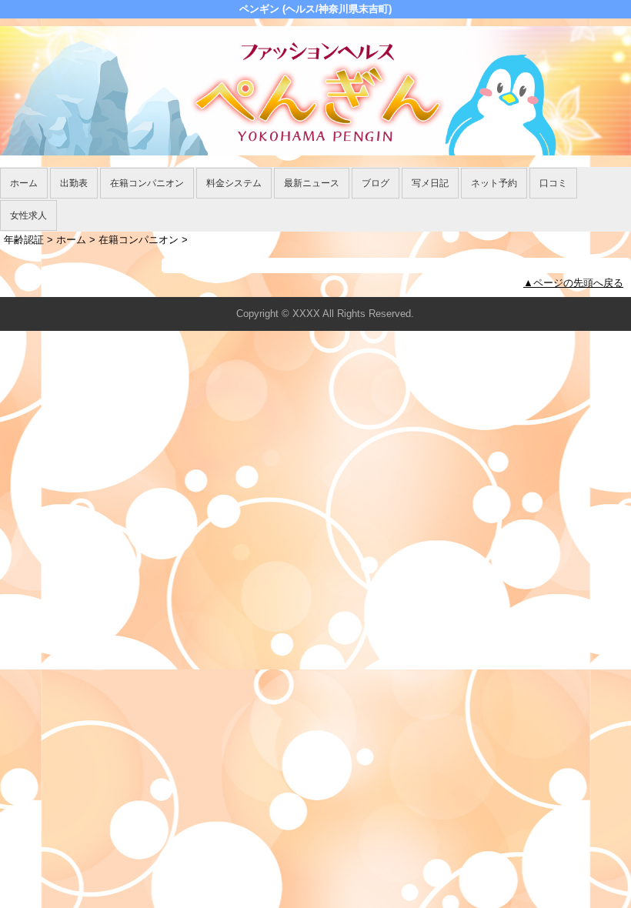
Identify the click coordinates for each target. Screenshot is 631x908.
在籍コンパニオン (147, 183)
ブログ (375, 183)
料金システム (234, 183)
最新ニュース (311, 183)
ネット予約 (494, 183)
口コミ (553, 183)
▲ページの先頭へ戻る (573, 283)
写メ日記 (430, 183)
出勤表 (74, 183)
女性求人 (28, 215)
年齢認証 (24, 239)
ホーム (24, 183)
